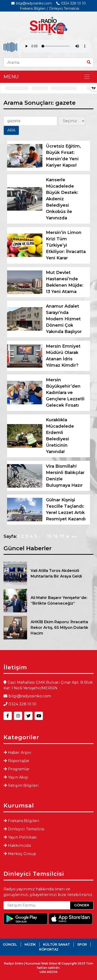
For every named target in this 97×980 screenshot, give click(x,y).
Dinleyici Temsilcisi (64, 8)
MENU (11, 77)
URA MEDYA (48, 972)
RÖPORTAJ (48, 949)
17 (62, 536)
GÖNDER (81, 905)
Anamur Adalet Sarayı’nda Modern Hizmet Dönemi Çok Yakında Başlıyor (64, 319)
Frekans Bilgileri (32, 8)
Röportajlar (18, 761)
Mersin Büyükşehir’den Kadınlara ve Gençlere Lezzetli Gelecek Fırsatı (65, 392)
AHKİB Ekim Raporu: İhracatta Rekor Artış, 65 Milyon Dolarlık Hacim (59, 627)
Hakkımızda (19, 845)
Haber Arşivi (19, 752)
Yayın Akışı (18, 777)
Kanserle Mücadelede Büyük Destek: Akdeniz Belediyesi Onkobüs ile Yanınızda (62, 199)
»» (74, 536)
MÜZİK (30, 944)
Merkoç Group (22, 853)
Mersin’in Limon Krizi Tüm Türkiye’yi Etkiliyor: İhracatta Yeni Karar (66, 245)
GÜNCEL (10, 944)
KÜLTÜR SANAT (56, 944)
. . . (42, 536)
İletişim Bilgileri (23, 785)
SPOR (82, 944)
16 (55, 536)
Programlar (19, 769)
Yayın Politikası (22, 837)
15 (49, 536)
